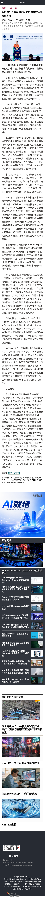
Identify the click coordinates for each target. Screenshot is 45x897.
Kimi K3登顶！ (10, 824)
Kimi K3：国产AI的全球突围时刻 (20, 763)
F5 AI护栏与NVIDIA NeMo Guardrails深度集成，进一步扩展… (15, 653)
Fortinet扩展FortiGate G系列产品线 (16, 607)
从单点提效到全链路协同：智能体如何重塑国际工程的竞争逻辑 (15, 671)
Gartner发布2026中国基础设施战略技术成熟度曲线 (15, 598)
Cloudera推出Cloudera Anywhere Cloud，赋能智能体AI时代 (15, 580)
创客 (10, 472)
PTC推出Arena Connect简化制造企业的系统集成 (15, 644)
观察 (4, 8)
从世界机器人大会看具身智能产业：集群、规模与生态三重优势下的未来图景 (22, 729)
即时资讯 (6, 540)
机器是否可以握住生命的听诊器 (19, 794)
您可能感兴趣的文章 (12, 697)
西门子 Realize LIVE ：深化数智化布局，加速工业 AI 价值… (15, 616)
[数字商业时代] (22, 2)
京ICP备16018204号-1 (13, 884)
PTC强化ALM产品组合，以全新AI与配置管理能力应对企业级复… (15, 589)
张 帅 (27, 20)
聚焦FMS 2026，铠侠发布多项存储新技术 (15, 635)
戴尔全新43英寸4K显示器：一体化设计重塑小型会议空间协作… (16, 662)
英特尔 (16, 472)
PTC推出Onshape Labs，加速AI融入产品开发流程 (15, 680)
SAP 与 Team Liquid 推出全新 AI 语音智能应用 (22, 571)
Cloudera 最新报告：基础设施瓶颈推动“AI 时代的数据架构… (15, 625)
